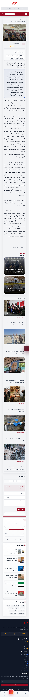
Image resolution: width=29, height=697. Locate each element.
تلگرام (17, 58)
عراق (25, 663)
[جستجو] (2, 14)
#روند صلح (11, 608)
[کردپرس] (14, 3)
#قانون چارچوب (13, 613)
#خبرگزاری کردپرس (15, 605)
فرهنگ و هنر (19, 19)
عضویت (14, 685)
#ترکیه (8, 605)
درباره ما (25, 644)
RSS (25, 648)
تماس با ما (24, 646)
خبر (15, 19)
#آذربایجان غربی (13, 611)
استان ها (24, 668)
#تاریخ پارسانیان (15, 247)
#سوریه (16, 608)
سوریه (25, 659)
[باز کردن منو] (26, 14)
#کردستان (22, 608)
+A (15, 52)
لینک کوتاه (13, 55)
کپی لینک (21, 58)
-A (18, 52)
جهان (25, 661)
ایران (25, 666)
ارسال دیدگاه (21, 509)
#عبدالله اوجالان (21, 613)
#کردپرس (22, 247)
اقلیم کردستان (23, 654)
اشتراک (8, 55)
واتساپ (12, 58)
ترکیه (25, 657)
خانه (24, 19)
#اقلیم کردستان (21, 611)
